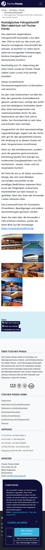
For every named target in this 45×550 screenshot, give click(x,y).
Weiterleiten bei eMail (12, 330)
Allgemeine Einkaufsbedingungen (15, 404)
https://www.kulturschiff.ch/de (17, 228)
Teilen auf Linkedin (11, 326)
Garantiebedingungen (10, 412)
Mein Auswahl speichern (27, 538)
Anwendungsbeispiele (13, 12)
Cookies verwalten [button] (17, 522)
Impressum (6, 400)
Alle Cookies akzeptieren (27, 532)
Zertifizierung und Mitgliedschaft (15, 419)
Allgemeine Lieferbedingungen (14, 408)
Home (3, 10)
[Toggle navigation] (41, 4)
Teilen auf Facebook (11, 323)
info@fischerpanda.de (16, 476)
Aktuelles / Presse (17, 10)
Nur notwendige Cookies (26, 543)
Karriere (4, 423)
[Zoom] (11, 242)
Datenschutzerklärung (20, 512)
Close (9, 536)
